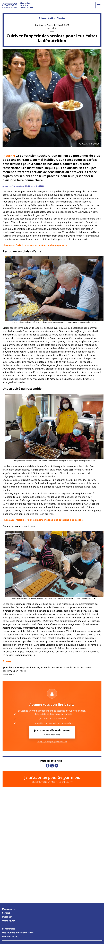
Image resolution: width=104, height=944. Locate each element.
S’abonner (7, 916)
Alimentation (47, 18)
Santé (61, 18)
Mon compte (8, 909)
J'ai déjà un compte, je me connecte (52, 742)
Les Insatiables (37, 211)
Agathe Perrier (46, 25)
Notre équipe (8, 920)
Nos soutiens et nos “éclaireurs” (18, 932)
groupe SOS (42, 215)
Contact (6, 912)
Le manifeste (8, 928)
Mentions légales (10, 936)
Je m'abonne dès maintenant (52, 732)
